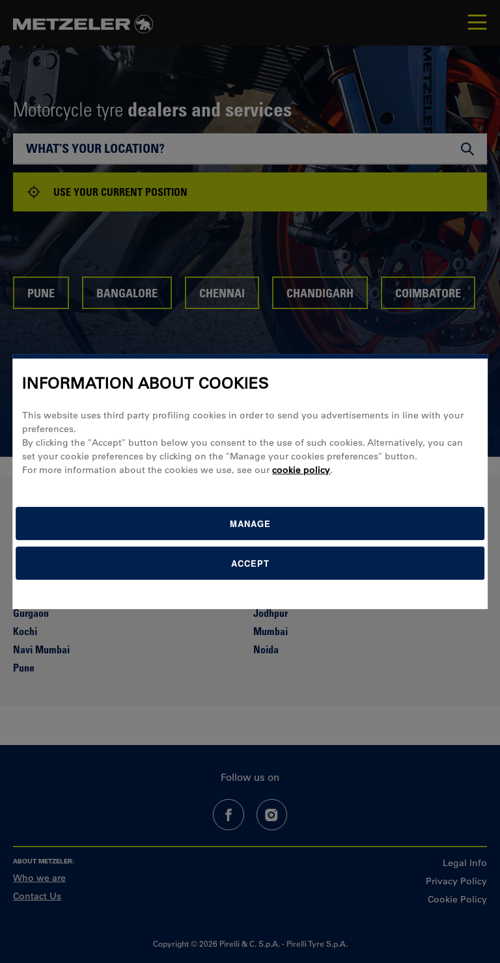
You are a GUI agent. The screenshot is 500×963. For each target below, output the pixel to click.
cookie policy (301, 470)
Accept (250, 563)
